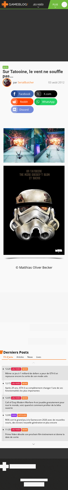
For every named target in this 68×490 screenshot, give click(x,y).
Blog (5, 67)
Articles (20, 357)
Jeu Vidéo (38, 4)
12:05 (34, 402)
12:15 (34, 387)
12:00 (35, 419)
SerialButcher (26, 82)
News (30, 357)
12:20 (31, 372)
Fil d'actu (8, 357)
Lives (38, 357)
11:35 (35, 433)
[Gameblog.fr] (14, 4)
